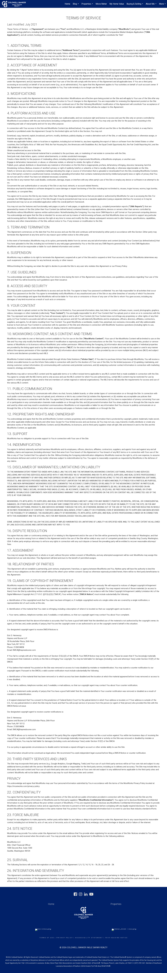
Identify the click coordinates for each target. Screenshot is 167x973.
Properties (87, 5)
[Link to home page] (15, 4)
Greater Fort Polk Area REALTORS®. (98, 966)
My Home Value (116, 4)
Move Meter (101, 4)
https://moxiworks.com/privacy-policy (23, 786)
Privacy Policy (64, 937)
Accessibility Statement (89, 937)
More (162, 5)
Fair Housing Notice (116, 937)
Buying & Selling (135, 5)
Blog (76, 5)
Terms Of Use (47, 937)
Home (67, 4)
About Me (151, 5)
